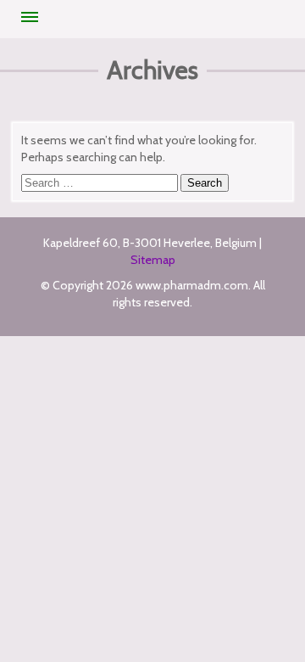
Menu (30, 17)
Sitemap (152, 259)
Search (204, 183)
